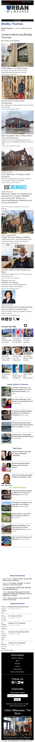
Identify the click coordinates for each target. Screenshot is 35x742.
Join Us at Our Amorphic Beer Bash (11, 2)
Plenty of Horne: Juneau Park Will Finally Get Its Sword (21, 514)
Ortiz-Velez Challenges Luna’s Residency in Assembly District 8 (22, 400)
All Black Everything (9, 282)
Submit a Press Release (17, 672)
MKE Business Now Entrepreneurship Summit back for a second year (16, 308)
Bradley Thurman (12, 24)
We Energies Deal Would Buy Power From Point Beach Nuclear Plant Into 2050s (22, 425)
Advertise (17, 663)
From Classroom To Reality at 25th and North (15, 175)
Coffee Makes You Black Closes (14, 68)
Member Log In (6, 3)
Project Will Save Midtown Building (15, 237)
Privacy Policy (17, 669)
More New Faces (6, 485)
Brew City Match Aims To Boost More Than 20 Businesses (16, 136)
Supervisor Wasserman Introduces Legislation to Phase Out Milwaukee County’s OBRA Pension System (17, 593)
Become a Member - (27, 2)
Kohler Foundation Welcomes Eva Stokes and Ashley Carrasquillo (21, 453)
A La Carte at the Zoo (15, 616)
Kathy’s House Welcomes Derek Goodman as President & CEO (22, 476)
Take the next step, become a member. (17, 704)
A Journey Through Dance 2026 (18, 632)
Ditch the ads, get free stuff (17, 706)
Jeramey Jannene (15, 146)
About (17, 661)
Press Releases (15, 41)
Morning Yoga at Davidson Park (18, 607)
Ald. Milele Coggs (15, 315)
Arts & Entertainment (17, 487)
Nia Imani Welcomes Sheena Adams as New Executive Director (21, 465)
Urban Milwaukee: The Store (17, 711)
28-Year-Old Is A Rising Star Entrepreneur (13, 101)
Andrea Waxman (15, 278)
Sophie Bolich (13, 74)
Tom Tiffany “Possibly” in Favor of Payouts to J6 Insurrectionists (17, 584)
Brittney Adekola (15, 288)
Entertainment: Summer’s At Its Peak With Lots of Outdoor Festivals (22, 504)
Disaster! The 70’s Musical (16, 623)
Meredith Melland (15, 109)
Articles (6, 41)
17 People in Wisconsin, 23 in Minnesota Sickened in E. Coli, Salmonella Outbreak (21, 389)
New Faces (17, 448)
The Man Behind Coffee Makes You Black (16, 270)
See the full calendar (7, 650)
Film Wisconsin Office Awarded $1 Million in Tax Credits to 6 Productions (22, 413)
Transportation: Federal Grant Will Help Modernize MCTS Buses (22, 435)
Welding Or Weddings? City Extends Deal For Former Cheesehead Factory (21, 527)
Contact (17, 666)
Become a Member (17, 658)
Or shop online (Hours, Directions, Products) (17, 739)
